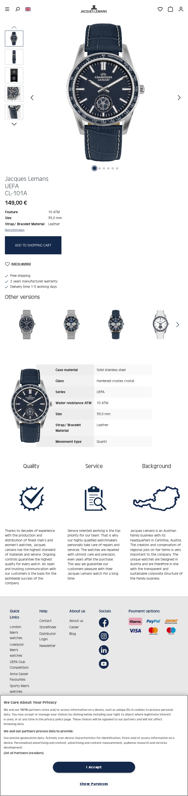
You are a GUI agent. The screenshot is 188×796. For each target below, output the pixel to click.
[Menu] (7, 9)
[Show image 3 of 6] (104, 168)
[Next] (179, 97)
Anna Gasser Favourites (19, 676)
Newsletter (47, 645)
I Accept (94, 767)
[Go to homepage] (94, 9)
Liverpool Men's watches (17, 650)
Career (74, 627)
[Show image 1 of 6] (94, 168)
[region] (94, 97)
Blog (72, 633)
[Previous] (31, 97)
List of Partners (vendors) (24, 753)
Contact (45, 620)
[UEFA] (27, 324)
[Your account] (181, 9)
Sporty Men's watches (19, 688)
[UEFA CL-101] (105, 92)
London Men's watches (16, 632)
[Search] (17, 9)
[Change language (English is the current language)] (28, 9)
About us (76, 620)
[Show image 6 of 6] (117, 168)
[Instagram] (105, 636)
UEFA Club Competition (19, 664)
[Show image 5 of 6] (113, 168)
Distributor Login (47, 636)
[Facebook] (105, 622)
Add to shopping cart (33, 245)
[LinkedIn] (105, 650)
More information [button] (14, 229)
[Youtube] (105, 664)
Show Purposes (94, 783)
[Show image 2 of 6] (99, 168)
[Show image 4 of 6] (108, 168)
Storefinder (47, 627)
